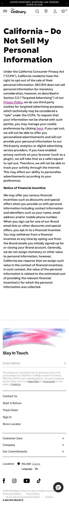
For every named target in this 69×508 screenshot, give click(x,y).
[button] (58, 487)
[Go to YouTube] (27, 481)
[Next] (66, 3)
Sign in (7, 417)
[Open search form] (37, 11)
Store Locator (12, 424)
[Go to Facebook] (4, 481)
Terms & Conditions (12, 494)
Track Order (10, 410)
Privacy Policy (12, 102)
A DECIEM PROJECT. (13, 500)
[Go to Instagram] (14, 481)
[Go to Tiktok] (39, 481)
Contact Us (16, 384)
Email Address (11, 363)
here (40, 128)
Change (36, 464)
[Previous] (2, 3)
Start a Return (12, 403)
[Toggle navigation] (5, 11)
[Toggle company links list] (63, 445)
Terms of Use (49, 381)
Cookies (49, 497)
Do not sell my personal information (23, 497)
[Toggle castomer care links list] (63, 438)
